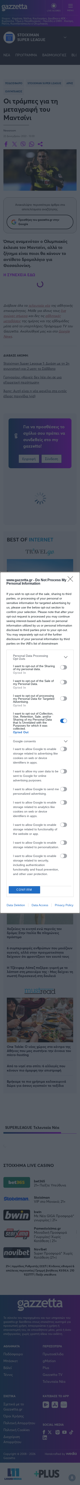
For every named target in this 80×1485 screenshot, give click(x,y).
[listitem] (40, 657)
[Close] (72, 580)
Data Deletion (16, 905)
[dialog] (40, 742)
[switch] (63, 667)
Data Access (40, 905)
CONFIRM (24, 889)
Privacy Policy (64, 905)
